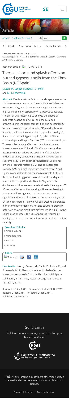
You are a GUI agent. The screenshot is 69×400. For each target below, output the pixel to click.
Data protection (45, 392)
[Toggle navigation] (62, 9)
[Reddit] (22, 257)
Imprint (29, 392)
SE (45, 9)
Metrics (38, 46)
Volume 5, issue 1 (23, 38)
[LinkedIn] (36, 257)
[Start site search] (64, 38)
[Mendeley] (10, 256)
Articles (6, 38)
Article (11, 46)
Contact (17, 392)
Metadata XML (13, 235)
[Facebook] (29, 257)
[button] (40, 38)
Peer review (24, 46)
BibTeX (9, 240)
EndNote (10, 245)
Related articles (54, 46)
